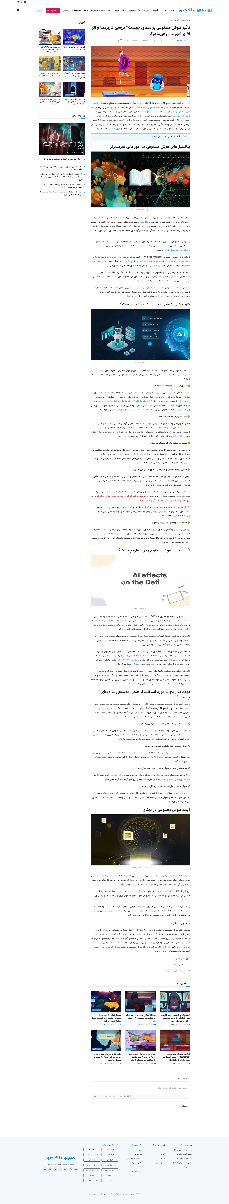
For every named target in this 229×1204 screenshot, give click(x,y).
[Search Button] (18, 10)
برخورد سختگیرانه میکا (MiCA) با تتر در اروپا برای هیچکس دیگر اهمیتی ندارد (74, 75)
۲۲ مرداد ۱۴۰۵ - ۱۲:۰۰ (113, 1064)
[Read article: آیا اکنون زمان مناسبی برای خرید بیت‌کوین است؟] (74, 37)
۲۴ (103, 1025)
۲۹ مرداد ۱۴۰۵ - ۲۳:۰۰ (113, 1025)
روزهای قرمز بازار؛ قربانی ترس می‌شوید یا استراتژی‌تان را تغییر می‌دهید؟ (61, 160)
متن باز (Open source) (127, 660)
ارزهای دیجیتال (181, 409)
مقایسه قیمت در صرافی (72, 10)
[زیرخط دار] (102, 1096)
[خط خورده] (106, 1096)
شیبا (110, 1180)
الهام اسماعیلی (178, 40)
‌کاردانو (92, 1175)
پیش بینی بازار (110, 1170)
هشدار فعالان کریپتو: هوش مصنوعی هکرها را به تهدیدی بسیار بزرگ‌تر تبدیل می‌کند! (106, 1018)
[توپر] (95, 1096)
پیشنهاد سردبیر (160, 1162)
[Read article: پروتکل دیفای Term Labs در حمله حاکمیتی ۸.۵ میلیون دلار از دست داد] (140, 1001)
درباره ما (139, 1150)
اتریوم (110, 1175)
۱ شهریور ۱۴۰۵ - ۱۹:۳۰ (147, 1025)
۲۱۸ (102, 1064)
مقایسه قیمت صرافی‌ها (184, 1154)
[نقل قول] (117, 1096)
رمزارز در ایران (97, 1049)
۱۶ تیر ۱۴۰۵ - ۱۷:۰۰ (75, 152)
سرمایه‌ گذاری (91, 1149)
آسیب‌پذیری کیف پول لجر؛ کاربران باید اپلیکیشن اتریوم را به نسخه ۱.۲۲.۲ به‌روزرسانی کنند (175, 1018)
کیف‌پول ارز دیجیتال (159, 511)
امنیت (182, 970)
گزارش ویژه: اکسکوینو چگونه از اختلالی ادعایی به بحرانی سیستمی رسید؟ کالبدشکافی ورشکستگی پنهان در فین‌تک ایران (61, 177)
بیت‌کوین (92, 1159)
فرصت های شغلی (136, 1171)
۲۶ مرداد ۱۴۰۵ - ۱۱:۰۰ (182, 1064)
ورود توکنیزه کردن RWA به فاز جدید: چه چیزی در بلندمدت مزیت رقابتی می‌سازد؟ (50, 49)
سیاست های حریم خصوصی (133, 1167)
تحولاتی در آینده (162, 876)
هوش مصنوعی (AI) (151, 107)
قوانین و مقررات (137, 1162)
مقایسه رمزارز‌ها (187, 1167)
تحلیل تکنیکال (138, 401)
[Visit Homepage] (195, 10)
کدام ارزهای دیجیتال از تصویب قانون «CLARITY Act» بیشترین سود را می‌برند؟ (50, 101)
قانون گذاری (110, 1149)
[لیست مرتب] (110, 1096)
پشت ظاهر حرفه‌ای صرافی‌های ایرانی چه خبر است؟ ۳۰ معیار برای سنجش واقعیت (106, 1057)
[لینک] (125, 1096)
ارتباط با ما (138, 1154)
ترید (105, 261)
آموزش (155, 10)
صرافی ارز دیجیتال (92, 1154)
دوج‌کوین (110, 1159)
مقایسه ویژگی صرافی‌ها (184, 1158)
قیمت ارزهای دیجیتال (116, 10)
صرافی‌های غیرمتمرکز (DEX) (176, 250)
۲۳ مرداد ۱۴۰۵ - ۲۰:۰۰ (147, 1064)
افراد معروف (110, 1154)
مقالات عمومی (69, 42)
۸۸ (137, 1064)
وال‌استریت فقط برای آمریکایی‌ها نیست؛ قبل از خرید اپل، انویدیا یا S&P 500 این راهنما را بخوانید (63, 146)
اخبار (172, 10)
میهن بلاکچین (185, 20)
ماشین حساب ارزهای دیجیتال (94, 10)
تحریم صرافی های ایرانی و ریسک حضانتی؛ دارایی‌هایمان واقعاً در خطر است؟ (61, 168)
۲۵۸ (65, 152)
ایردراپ (145, 10)
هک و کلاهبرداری (133, 10)
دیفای (170, 20)
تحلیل (164, 10)
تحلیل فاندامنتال (122, 401)
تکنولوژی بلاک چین (91, 1170)
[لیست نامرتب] (113, 1096)
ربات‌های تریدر (154, 265)
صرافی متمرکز (131, 1049)
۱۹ (171, 1025)
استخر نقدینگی (98, 245)
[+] (131, 1096)
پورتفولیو (126, 409)
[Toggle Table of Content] (184, 137)
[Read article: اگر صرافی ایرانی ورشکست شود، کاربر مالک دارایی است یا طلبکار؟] (50, 63)
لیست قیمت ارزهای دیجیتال (183, 1150)
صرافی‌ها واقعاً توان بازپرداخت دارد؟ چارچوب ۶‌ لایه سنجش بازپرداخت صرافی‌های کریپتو (142, 1057)
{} (128, 1096)
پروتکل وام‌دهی (183, 427)
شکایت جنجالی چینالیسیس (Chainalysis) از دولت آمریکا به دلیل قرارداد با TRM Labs (176, 1057)
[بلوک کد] (121, 1096)
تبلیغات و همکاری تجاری (134, 1158)
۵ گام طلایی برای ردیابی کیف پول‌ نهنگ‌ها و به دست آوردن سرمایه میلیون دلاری (62, 185)
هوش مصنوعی (171, 970)
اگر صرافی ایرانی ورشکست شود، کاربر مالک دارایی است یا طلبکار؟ (50, 74)
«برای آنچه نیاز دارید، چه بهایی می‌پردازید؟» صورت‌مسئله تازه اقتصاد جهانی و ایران (60, 193)
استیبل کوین (110, 1165)
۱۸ (172, 1064)
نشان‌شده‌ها (51, 10)
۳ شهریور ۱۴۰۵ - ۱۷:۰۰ (182, 1025)
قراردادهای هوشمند (181, 116)
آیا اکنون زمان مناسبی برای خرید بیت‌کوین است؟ (74, 48)
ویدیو (163, 1158)
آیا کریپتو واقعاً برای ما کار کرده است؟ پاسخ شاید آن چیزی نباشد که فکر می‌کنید (75, 101)
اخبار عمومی (165, 1010)
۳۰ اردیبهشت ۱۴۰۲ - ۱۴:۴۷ (158, 40)
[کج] (99, 1096)
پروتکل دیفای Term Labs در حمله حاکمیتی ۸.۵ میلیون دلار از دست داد (141, 1018)
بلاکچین (144, 222)
